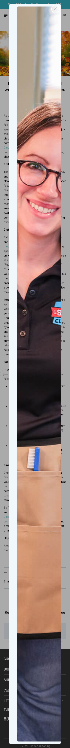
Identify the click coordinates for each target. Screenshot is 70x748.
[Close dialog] (55, 9)
